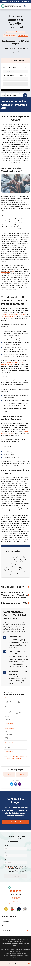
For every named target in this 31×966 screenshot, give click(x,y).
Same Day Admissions (11, 35)
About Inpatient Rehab (18, 702)
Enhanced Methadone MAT (19, 712)
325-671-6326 (23, 1)
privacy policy (20, 867)
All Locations (9, 723)
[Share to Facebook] (15, 784)
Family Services (18, 707)
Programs (8, 698)
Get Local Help (23, 35)
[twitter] (14, 891)
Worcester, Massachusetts (9, 738)
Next (15, 84)
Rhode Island (15, 898)
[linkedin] (17, 891)
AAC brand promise (10, 562)
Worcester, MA (20, 746)
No (23, 774)
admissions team (13, 682)
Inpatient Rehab (10, 728)
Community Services (8, 711)
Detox (3, 95)
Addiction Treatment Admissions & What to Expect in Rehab (16, 757)
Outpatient (15, 95)
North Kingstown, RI (8, 746)
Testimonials (9, 752)
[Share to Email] (19, 784)
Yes (10, 774)
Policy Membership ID (9, 75)
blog (20, 891)
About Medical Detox (8, 702)
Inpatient (9, 95)
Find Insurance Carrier (9, 67)
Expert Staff (11, 32)
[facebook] (11, 891)
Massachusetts (15, 897)
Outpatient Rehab (10, 743)
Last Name (6, 852)
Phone (5, 859)
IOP (25, 95)
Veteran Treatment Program (7, 718)
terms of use (11, 867)
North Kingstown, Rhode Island (8, 733)
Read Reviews (21, 32)
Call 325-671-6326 (15, 821)
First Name (6, 845)
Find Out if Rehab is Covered (9, 1)
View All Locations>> (15, 903)
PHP (21, 95)
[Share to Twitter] (11, 784)
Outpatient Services (7, 707)
